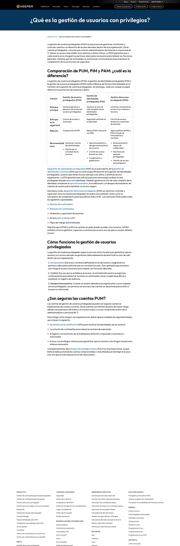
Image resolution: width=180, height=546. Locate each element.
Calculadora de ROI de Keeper (103, 513)
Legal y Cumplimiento (64, 509)
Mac (93, 535)
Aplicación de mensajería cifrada (103, 509)
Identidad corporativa (136, 518)
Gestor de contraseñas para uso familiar (31, 537)
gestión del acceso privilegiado (81, 191)
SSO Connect (61, 535)
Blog (125, 2)
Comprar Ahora (156, 6)
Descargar (75, 6)
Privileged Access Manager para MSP (30, 523)
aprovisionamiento (79, 183)
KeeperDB (20, 509)
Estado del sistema (63, 516)
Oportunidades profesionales (139, 514)
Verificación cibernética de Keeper (104, 527)
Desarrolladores (62, 525)
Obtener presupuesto (123, 6)
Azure (58, 538)
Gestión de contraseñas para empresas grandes (34, 496)
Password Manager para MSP (27, 520)
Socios (133, 2)
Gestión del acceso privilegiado (28, 502)
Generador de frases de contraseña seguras (107, 506)
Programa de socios (136, 532)
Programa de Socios (136, 528)
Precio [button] (66, 6)
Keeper (25, 6)
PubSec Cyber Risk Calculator (102, 523)
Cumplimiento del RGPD (65, 502)
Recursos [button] (86, 6)
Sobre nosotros (134, 511)
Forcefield (20, 530)
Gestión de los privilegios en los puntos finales (33, 506)
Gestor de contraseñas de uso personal (31, 533)
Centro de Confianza (63, 499)
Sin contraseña (61, 542)
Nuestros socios (134, 525)
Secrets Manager (23, 516)
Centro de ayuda (135, 544)
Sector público (22, 527)
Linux (93, 542)
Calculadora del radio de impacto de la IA (106, 520)
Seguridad (60, 496)
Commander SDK (62, 532)
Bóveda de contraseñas (61, 204)
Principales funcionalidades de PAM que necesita (146, 502)
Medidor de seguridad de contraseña (105, 516)
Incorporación (57, 262)
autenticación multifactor (65, 324)
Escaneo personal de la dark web (103, 496)
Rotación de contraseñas (62, 208)
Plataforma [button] (45, 6)
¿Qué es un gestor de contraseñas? (141, 499)
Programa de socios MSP (138, 535)
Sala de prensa (134, 521)
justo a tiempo (64, 218)
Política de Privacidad (64, 513)
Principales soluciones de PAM (139, 496)
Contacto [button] (96, 6)
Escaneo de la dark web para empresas (106, 499)
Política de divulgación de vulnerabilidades (71, 506)
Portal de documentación (65, 528)
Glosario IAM (52, 37)
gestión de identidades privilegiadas (68, 168)
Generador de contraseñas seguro (104, 502)
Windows (95, 538)
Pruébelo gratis (141, 6)
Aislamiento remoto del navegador (29, 513)
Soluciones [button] (56, 6)
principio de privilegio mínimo (83, 348)
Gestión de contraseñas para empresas (31, 499)
